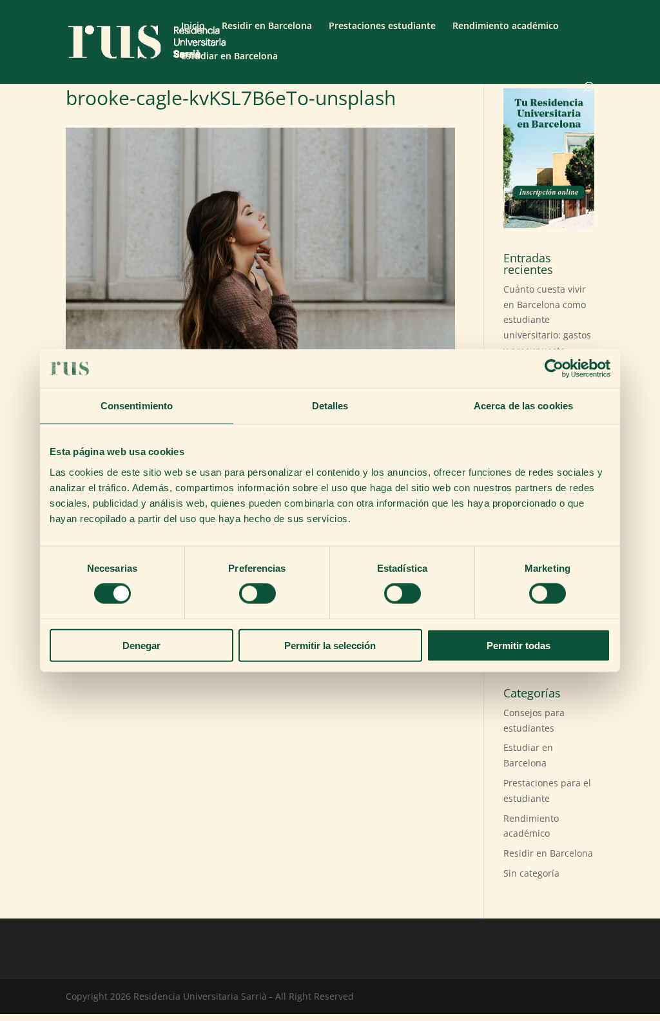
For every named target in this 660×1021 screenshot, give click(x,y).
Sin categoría (531, 873)
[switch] (257, 593)
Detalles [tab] (330, 405)
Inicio (193, 26)
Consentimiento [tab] (137, 405)
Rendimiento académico (505, 26)
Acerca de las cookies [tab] (523, 405)
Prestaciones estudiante (382, 26)
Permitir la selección (330, 644)
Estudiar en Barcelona (229, 57)
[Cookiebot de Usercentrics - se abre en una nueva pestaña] (554, 368)
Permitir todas (518, 644)
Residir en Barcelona (267, 26)
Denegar (141, 644)
